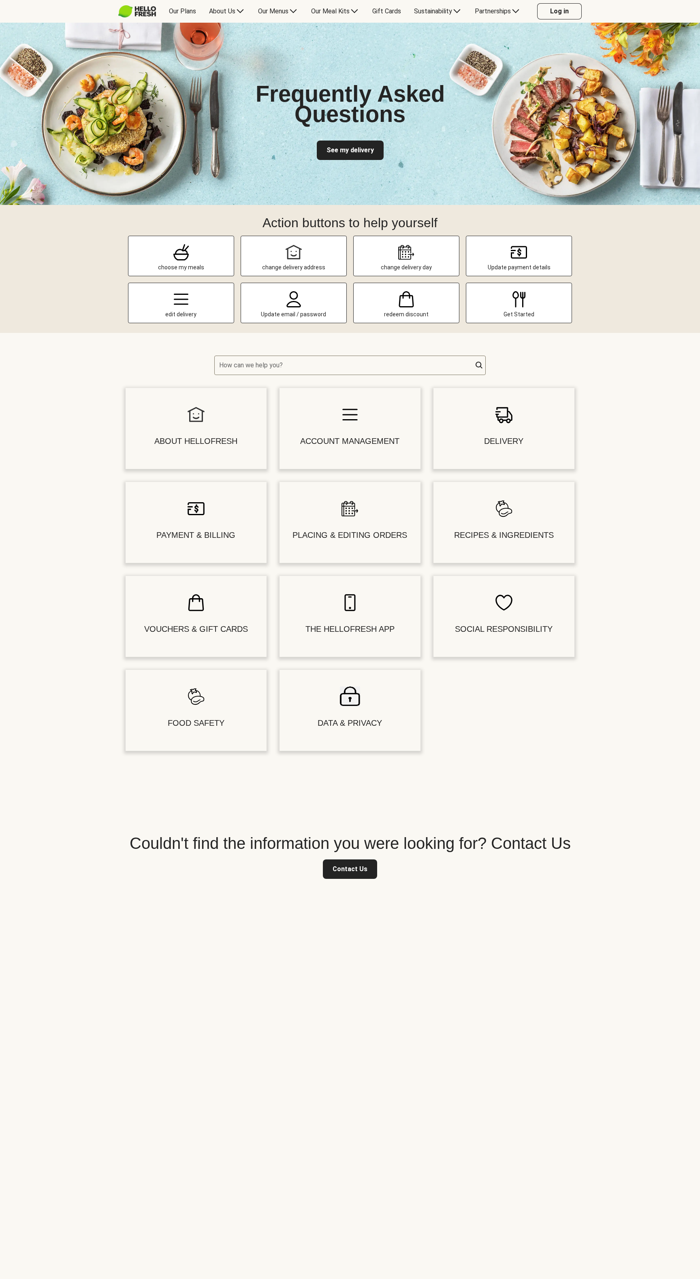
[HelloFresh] (137, 11)
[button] (479, 365)
